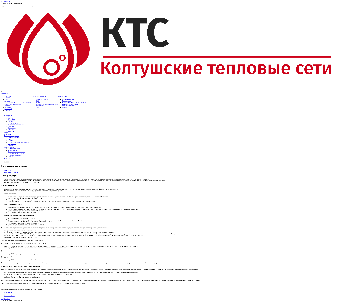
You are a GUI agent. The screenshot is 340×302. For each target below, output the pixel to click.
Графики (64, 107)
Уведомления (40, 105)
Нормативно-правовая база (13, 104)
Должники (29, 102)
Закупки (7, 101)
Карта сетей (8, 109)
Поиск (6, 162)
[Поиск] (32, 6)
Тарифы (38, 107)
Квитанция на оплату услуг (70, 104)
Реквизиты (8, 105)
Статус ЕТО (8, 99)
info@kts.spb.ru (5, 1)
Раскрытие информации (40, 96)
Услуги (23, 102)
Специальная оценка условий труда (47, 104)
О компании (5, 93)
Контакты (83, 102)
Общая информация (42, 99)
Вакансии (7, 110)
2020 (37, 101)
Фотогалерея (8, 107)
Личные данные (66, 101)
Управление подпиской (69, 105)
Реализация (11, 102)
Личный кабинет (63, 96)
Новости (7, 97)
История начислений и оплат (70, 102)
